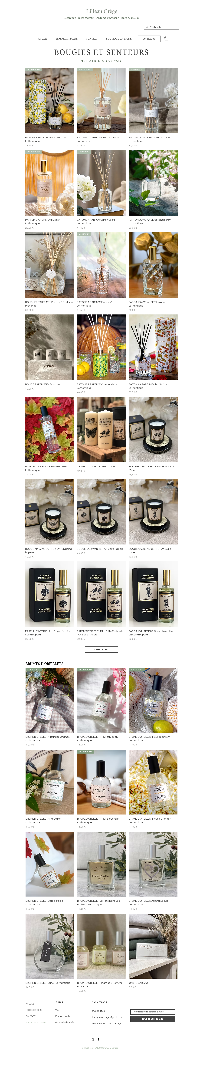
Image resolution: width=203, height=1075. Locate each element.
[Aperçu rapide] (153, 183)
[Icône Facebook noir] (98, 1039)
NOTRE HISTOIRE (34, 1010)
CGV (56, 1010)
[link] (166, 38)
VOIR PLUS (101, 649)
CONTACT (30, 1016)
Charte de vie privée (63, 1022)
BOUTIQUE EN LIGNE (36, 1022)
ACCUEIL (30, 1004)
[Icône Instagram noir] (93, 1039)
